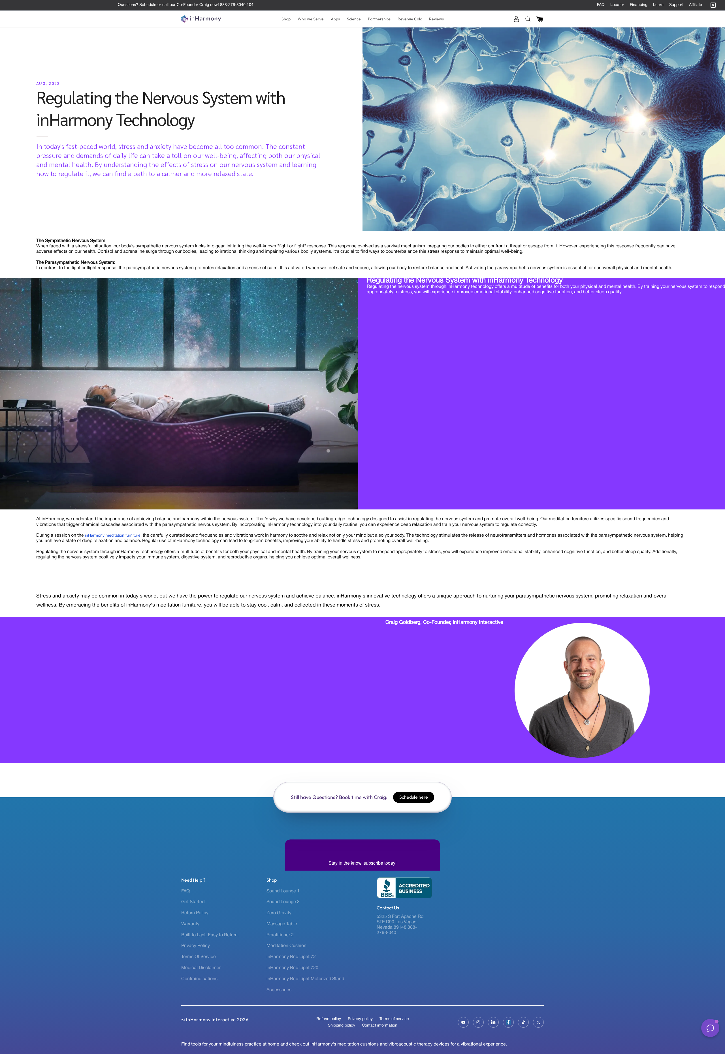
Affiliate (695, 5)
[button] (286, 19)
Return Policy (194, 913)
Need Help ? (193, 880)
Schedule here (413, 797)
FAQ (601, 5)
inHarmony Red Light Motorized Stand (305, 979)
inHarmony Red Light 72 (291, 957)
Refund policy (328, 1019)
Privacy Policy (195, 946)
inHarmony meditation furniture (112, 535)
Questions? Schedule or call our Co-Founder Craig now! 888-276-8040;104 (185, 5)
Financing (638, 5)
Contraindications (199, 979)
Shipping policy (341, 1025)
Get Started (192, 902)
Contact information (379, 1025)
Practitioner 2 (280, 935)
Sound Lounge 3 (283, 902)
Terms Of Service (198, 957)
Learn (658, 5)
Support (676, 5)
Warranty (190, 924)
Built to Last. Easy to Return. (210, 935)
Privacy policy (360, 1019)
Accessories (278, 990)
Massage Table (281, 924)
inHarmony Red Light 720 (292, 968)
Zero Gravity (278, 913)
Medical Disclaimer (201, 968)
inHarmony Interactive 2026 (217, 1019)
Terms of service (394, 1019)
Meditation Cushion (286, 946)
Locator (617, 5)
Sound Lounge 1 (283, 891)
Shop (271, 880)
